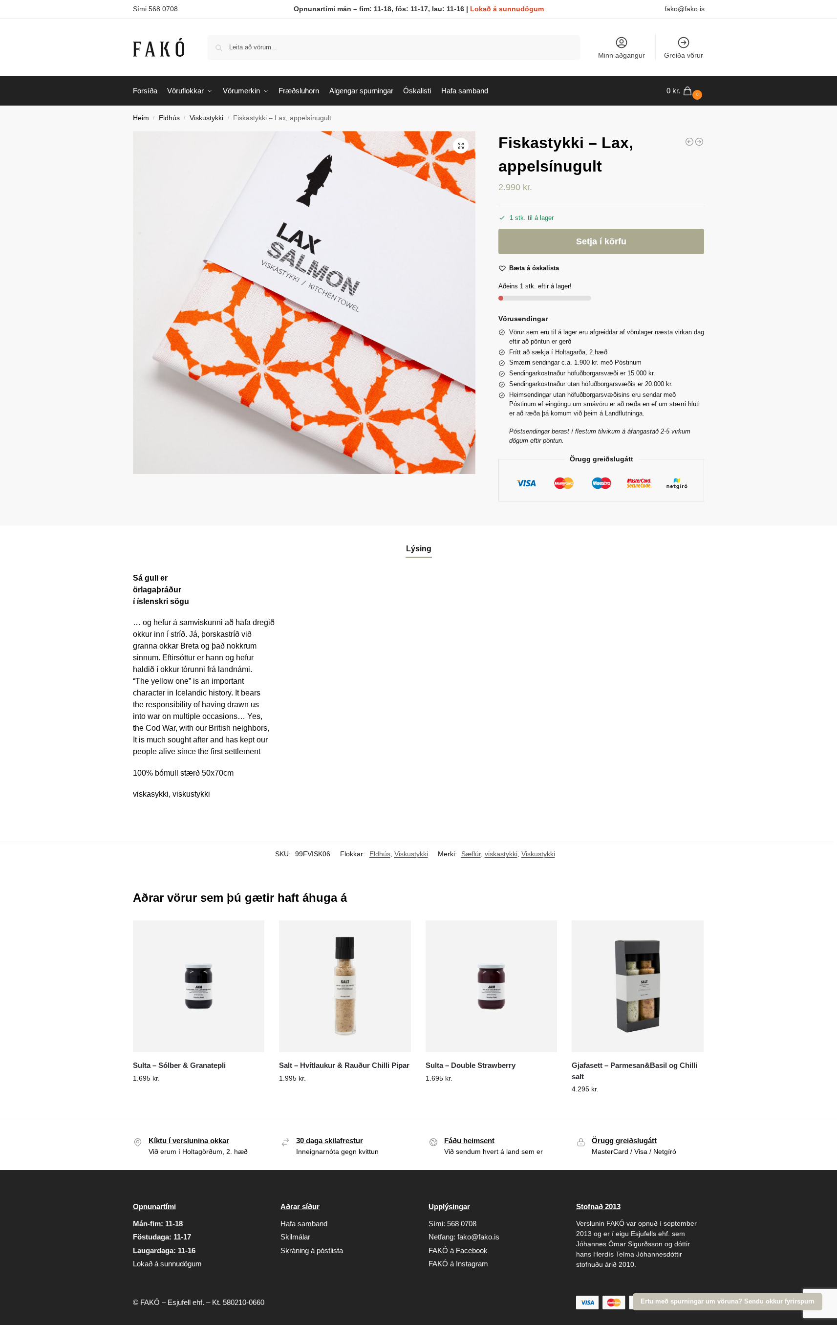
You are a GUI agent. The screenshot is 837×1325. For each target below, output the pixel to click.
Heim (141, 118)
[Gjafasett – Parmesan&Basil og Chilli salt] (638, 986)
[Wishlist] (249, 935)
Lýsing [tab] (418, 548)
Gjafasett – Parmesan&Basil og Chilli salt (634, 1071)
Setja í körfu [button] (198, 1099)
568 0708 (461, 1223)
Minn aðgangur (621, 55)
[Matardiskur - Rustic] (689, 142)
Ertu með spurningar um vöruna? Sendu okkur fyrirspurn (728, 1301)
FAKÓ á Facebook (458, 1250)
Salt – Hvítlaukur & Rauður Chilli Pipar (344, 1065)
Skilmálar (295, 1237)
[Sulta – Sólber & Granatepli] (199, 986)
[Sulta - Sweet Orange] (699, 142)
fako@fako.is (685, 9)
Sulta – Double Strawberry (470, 1065)
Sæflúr (471, 854)
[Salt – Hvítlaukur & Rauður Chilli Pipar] (345, 986)
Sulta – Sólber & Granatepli (179, 1065)
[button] (685, 91)
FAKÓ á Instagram (458, 1264)
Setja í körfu (601, 241)
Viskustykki (206, 118)
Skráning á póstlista (311, 1250)
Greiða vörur (683, 55)
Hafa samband (303, 1223)
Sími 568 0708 (155, 9)
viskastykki (501, 854)
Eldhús (169, 118)
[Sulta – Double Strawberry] (492, 986)
